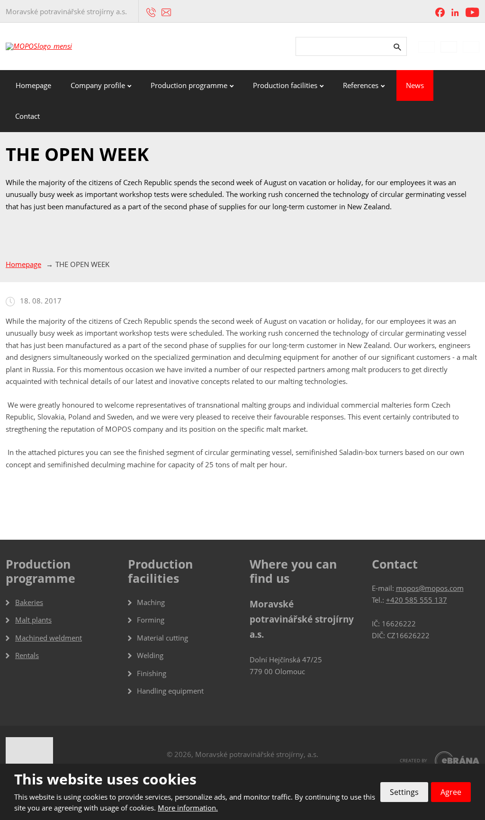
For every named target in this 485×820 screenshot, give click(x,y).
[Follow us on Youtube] (472, 12)
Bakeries (29, 602)
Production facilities (285, 85)
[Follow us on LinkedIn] (455, 12)
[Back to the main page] (58, 46)
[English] (448, 46)
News (415, 85)
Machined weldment (48, 637)
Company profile (98, 85)
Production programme (189, 85)
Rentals (27, 655)
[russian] (471, 46)
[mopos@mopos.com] (166, 11)
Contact (27, 116)
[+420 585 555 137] (151, 11)
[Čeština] (426, 46)
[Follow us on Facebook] (440, 12)
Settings (404, 792)
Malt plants (33, 619)
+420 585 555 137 (416, 600)
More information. (188, 807)
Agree (450, 792)
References (360, 85)
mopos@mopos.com (430, 588)
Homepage (33, 85)
